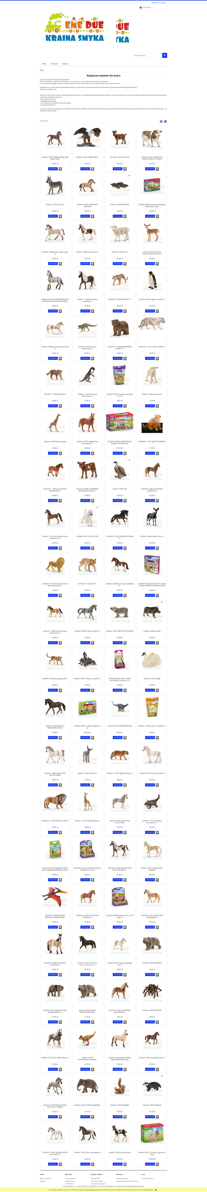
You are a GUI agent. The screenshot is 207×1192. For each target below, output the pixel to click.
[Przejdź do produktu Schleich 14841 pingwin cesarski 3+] (152, 283)
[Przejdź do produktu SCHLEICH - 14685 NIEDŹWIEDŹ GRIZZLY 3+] (119, 330)
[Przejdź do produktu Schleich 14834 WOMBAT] (152, 946)
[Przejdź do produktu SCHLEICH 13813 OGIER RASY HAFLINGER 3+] (119, 994)
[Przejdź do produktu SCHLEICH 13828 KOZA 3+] (119, 141)
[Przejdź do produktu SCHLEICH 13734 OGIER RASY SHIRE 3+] (119, 520)
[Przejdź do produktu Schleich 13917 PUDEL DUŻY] (87, 520)
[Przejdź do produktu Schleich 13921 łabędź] (152, 662)
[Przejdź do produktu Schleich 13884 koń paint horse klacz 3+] (55, 330)
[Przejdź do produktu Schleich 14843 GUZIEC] (152, 615)
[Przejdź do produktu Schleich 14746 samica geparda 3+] (55, 662)
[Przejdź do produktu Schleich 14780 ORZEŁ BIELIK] (87, 141)
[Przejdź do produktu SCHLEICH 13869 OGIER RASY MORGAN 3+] (152, 472)
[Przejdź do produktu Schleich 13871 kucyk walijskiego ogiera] (119, 946)
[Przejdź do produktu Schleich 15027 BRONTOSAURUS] (119, 709)
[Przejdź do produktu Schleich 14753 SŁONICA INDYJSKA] (87, 1088)
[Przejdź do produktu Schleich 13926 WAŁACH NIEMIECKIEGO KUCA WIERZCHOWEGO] (55, 709)
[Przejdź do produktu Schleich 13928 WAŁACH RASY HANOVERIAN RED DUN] (119, 1041)
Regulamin (43, 1181)
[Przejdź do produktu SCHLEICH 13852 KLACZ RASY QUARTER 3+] (87, 899)
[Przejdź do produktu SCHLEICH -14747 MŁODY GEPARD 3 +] (152, 425)
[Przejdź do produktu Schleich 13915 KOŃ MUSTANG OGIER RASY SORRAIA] (55, 1088)
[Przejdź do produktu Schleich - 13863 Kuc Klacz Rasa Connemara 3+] (55, 615)
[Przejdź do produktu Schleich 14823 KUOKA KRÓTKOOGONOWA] (87, 994)
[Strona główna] (78, 28)
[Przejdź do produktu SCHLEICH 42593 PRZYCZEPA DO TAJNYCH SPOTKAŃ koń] (119, 425)
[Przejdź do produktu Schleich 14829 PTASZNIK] (152, 994)
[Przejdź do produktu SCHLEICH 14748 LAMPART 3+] (119, 283)
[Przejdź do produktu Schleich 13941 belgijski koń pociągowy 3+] (87, 425)
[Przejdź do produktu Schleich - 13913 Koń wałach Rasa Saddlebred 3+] (55, 520)
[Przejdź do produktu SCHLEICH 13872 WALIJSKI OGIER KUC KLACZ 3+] (55, 1136)
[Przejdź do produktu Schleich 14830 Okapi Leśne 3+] (152, 520)
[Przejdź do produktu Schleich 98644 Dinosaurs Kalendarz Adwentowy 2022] (152, 188)
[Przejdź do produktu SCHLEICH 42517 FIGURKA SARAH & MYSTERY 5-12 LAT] (87, 852)
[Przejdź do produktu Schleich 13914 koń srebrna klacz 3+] (55, 1041)
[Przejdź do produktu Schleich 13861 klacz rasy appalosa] (87, 1136)
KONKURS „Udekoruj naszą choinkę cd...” (127, 1181)
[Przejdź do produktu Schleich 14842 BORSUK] (152, 1088)
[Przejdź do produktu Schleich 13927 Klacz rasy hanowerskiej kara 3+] (87, 946)
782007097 (93, 1186)
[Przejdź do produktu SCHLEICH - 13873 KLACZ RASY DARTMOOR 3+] (55, 472)
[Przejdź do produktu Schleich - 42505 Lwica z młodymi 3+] (152, 709)
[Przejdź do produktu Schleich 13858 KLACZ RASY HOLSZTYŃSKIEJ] (55, 757)
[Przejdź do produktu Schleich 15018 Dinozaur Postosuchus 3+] (87, 330)
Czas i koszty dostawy (97, 1181)
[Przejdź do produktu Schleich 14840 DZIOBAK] (119, 188)
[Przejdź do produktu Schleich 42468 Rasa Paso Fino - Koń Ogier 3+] (119, 899)
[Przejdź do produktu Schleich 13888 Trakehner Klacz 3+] (87, 615)
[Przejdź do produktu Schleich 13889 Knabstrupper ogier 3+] (55, 235)
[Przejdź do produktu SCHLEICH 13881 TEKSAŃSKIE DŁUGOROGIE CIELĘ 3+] (87, 472)
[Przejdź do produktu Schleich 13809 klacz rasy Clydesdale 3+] (119, 567)
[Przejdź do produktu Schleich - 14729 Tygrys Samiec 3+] (119, 757)
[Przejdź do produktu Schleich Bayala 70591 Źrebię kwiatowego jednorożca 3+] (119, 662)
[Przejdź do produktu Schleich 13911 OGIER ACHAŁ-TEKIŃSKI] (152, 852)
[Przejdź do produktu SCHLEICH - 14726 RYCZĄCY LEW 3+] (55, 804)
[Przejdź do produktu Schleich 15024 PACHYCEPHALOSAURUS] (87, 1041)
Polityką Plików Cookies (92, 1190)
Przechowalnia (69, 1184)
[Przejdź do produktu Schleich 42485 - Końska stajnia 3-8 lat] (87, 709)
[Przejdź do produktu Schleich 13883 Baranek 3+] (152, 378)
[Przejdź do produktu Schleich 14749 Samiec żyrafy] (55, 425)
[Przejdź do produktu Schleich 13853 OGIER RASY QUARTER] (87, 188)
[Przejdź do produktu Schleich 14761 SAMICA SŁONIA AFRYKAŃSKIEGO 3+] (55, 994)
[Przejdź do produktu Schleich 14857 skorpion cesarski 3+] (87, 662)
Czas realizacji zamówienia (98, 1184)
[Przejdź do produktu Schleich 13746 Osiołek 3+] (87, 757)
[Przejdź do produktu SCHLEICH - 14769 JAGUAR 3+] (55, 378)
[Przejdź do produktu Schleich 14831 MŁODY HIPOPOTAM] (119, 615)
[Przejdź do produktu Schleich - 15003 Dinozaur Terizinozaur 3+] (87, 378)
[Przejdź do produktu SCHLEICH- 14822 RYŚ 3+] (87, 567)
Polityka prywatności (122, 1178)
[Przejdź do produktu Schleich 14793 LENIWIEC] (119, 1088)
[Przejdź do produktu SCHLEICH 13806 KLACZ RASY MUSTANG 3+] (55, 946)
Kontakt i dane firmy (147, 1178)
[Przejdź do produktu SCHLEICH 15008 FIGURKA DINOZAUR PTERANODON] (55, 899)
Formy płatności (95, 1178)
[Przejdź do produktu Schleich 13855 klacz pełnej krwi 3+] (152, 1041)
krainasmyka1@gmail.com (108, 1186)
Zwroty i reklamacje (45, 1178)
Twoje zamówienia (70, 1178)
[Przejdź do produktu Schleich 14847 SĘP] (119, 472)
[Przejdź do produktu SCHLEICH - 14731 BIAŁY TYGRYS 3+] (152, 330)
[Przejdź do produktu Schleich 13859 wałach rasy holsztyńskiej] (119, 804)
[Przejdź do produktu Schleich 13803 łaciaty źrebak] (119, 1136)
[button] (60, 169)
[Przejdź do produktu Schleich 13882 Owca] (119, 235)
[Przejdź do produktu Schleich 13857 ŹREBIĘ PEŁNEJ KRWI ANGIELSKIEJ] (55, 141)
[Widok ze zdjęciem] (161, 121)
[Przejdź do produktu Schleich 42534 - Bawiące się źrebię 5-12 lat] (119, 378)
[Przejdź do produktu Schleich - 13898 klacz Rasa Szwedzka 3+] (87, 283)
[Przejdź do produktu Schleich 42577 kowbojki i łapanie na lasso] (152, 1136)
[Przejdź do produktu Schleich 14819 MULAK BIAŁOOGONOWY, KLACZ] (152, 235)
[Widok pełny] (165, 121)
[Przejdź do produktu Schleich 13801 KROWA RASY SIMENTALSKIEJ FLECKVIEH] (152, 141)
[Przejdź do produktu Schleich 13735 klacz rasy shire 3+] (152, 757)
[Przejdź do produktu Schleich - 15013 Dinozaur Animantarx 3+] (152, 804)
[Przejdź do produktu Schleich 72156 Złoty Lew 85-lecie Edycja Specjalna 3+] (55, 567)
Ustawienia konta (70, 1181)
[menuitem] (44, 63)
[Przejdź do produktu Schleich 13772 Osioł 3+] (55, 188)
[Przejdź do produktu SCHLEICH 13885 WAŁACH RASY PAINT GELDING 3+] (119, 852)
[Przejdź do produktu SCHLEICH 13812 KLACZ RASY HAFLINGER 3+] (152, 899)
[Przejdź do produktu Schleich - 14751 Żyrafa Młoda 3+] (87, 804)
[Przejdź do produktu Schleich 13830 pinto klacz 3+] (87, 235)
